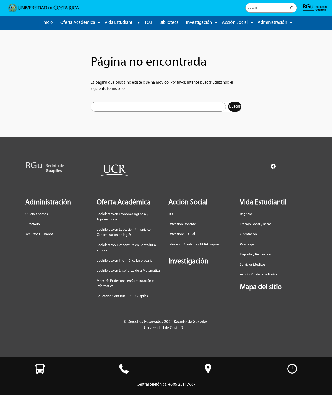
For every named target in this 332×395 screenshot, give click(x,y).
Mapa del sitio (261, 287)
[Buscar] (292, 7)
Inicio (47, 22)
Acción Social (235, 22)
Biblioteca (169, 22)
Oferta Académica (77, 22)
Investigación (199, 22)
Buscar (234, 106)
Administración (272, 22)
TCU (148, 22)
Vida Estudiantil (120, 22)
